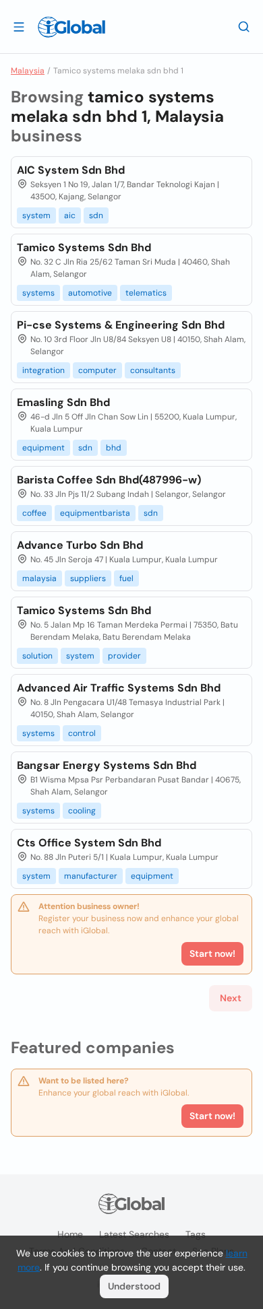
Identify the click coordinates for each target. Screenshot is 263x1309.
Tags (195, 1234)
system (36, 215)
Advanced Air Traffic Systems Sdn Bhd (119, 688)
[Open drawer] (18, 26)
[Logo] (71, 26)
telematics (146, 293)
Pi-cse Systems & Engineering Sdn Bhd (121, 325)
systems (38, 293)
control (82, 733)
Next (230, 998)
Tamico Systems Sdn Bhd (84, 247)
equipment (43, 447)
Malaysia (28, 70)
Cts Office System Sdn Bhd (89, 843)
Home (70, 1234)
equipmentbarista (95, 513)
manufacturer (90, 876)
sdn (96, 215)
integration (43, 370)
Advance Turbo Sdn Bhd (80, 545)
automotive (90, 293)
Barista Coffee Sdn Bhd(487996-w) (109, 480)
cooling (82, 810)
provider (124, 655)
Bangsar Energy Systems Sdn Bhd (106, 765)
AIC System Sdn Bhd (71, 170)
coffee (34, 513)
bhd (113, 447)
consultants (152, 370)
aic (70, 215)
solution (37, 655)
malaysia (39, 578)
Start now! (212, 1116)
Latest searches (134, 1234)
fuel (126, 578)
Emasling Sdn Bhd (63, 402)
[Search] (244, 26)
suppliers (88, 578)
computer (97, 370)
